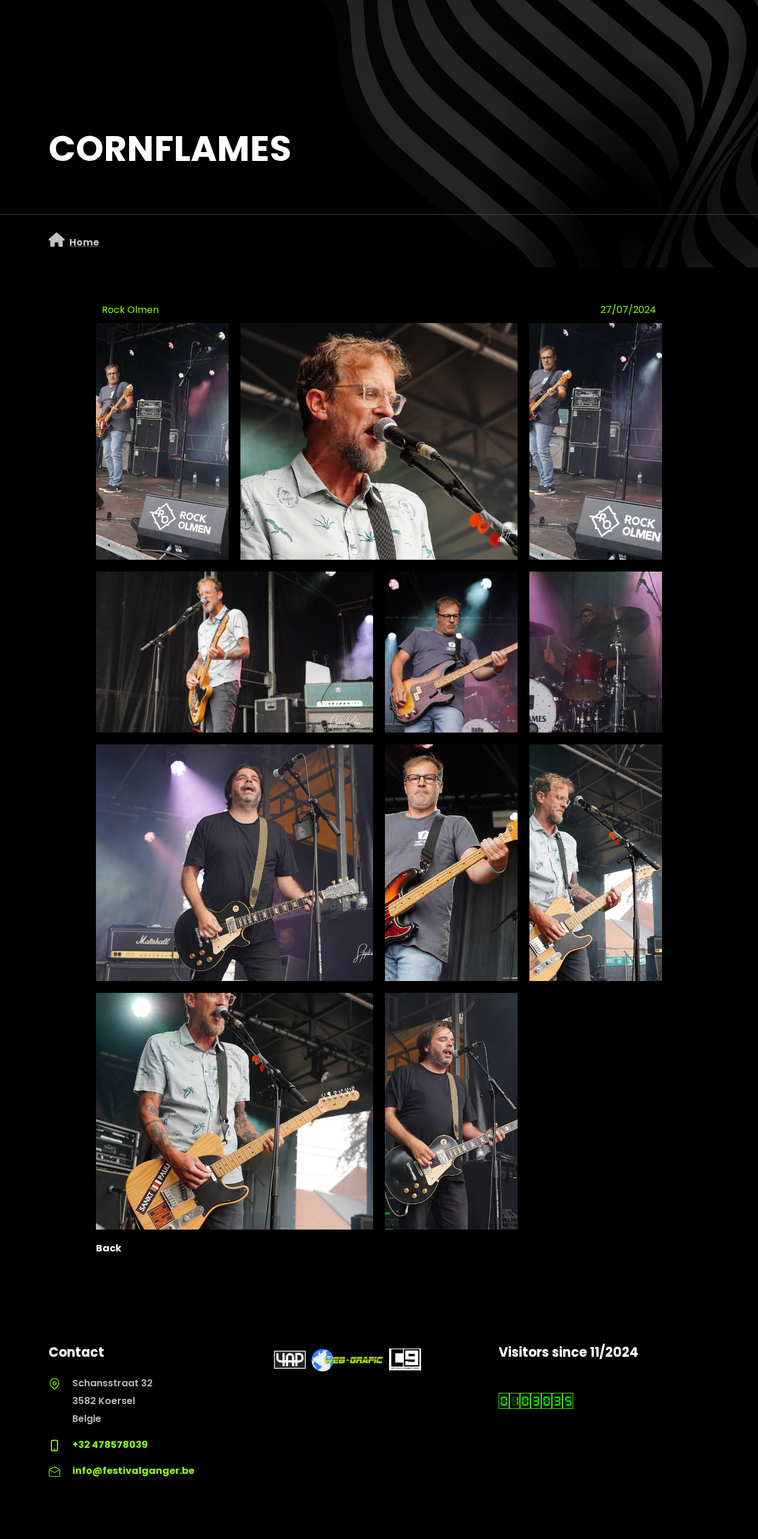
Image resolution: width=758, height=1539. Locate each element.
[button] (379, 441)
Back (108, 1248)
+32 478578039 (110, 1444)
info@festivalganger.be (133, 1470)
